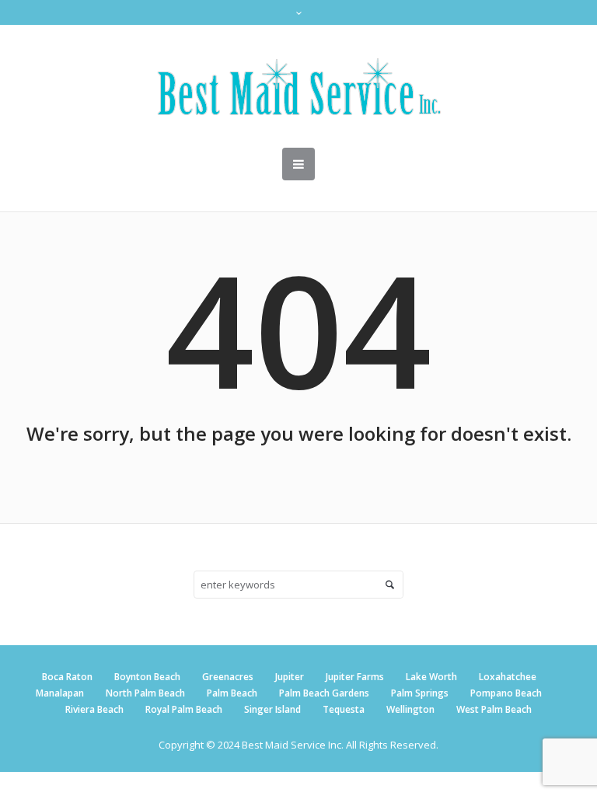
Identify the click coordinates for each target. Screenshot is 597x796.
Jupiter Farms (355, 676)
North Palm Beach (145, 693)
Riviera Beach (94, 709)
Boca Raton (67, 676)
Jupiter (289, 676)
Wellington (410, 709)
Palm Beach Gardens (324, 693)
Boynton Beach (147, 676)
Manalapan (60, 693)
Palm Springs (420, 693)
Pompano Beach (506, 693)
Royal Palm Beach (183, 709)
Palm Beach (232, 693)
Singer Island (272, 709)
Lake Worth (431, 676)
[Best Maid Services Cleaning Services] (299, 86)
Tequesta (344, 709)
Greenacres (227, 676)
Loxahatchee (507, 676)
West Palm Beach (494, 709)
